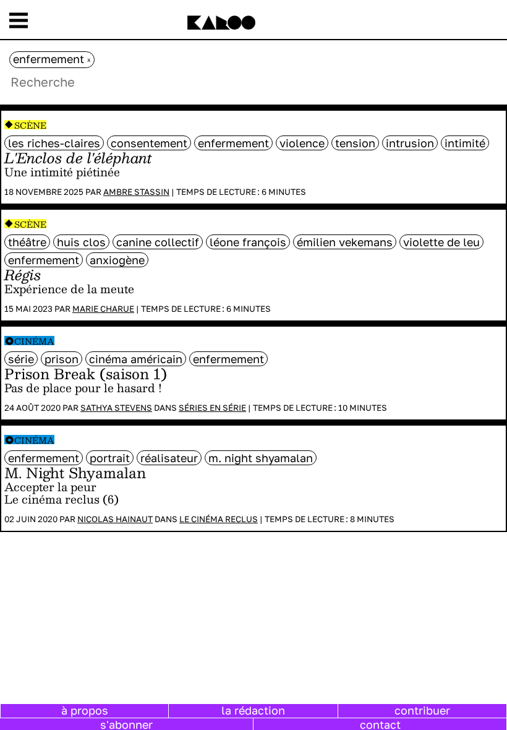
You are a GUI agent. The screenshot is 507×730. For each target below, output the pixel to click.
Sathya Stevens (116, 408)
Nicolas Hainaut (115, 519)
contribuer (422, 710)
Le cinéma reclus (218, 519)
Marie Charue (103, 309)
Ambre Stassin (136, 192)
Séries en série (212, 408)
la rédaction (253, 710)
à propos (84, 710)
